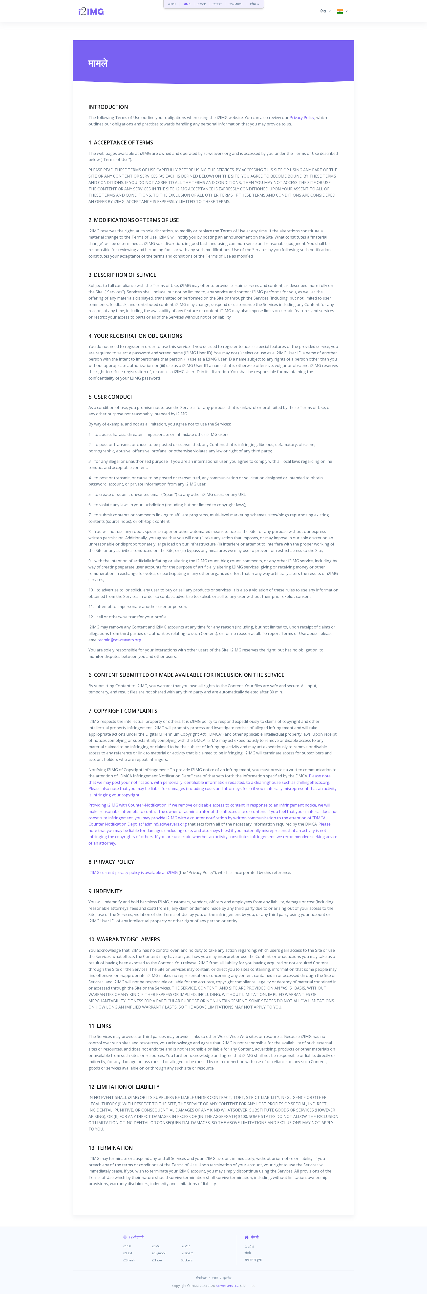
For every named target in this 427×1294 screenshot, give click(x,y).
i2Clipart (187, 1253)
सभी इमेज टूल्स (253, 1259)
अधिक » (254, 4)
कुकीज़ (227, 1278)
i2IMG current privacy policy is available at (127, 872)
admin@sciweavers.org (120, 640)
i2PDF (172, 4)
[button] (326, 11)
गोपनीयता (201, 1278)
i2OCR (201, 4)
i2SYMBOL (236, 4)
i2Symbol (159, 1253)
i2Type (157, 1260)
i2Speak (129, 1260)
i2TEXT (217, 4)
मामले (215, 1278)
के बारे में (249, 1247)
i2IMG (187, 4)
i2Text (127, 1253)
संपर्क (248, 1253)
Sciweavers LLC (227, 1285)
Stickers (187, 1260)
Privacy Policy (302, 117)
